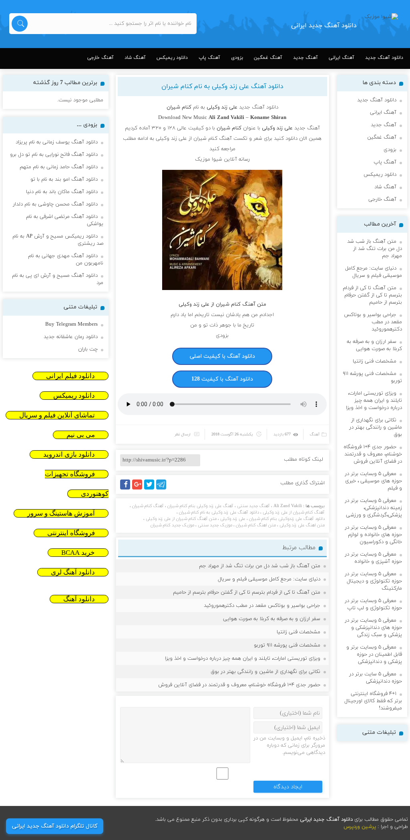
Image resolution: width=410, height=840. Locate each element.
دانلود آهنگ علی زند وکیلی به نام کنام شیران (222, 86)
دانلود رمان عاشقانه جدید (71, 336)
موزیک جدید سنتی (215, 525)
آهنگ (315, 434)
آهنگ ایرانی (341, 57)
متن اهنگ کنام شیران (256, 525)
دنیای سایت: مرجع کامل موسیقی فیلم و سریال (269, 579)
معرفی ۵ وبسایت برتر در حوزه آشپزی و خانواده (373, 558)
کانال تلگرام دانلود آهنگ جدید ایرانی (54, 826)
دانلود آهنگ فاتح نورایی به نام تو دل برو (54, 154)
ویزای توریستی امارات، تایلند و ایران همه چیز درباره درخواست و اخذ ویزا (242, 658)
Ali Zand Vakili (287, 506)
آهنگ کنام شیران (148, 506)
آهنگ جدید (305, 57)
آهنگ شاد (135, 57)
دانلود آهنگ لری (73, 572)
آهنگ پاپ (209, 57)
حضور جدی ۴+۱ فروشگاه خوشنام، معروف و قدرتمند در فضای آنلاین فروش (239, 685)
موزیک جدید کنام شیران (172, 525)
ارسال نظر (183, 434)
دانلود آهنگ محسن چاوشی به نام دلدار (55, 204)
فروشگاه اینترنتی (71, 533)
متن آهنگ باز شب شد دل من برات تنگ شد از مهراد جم (259, 566)
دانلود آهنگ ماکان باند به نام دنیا (62, 191)
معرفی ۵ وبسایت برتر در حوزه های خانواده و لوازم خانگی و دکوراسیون (373, 535)
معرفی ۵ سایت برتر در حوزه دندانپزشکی (375, 678)
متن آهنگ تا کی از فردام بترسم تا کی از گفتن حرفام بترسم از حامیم (246, 592)
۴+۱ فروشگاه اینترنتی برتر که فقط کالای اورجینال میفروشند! (373, 701)
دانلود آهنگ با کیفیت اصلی (222, 356)
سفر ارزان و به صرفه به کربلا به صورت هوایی (271, 618)
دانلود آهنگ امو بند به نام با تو (64, 179)
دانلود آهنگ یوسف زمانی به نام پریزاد (57, 142)
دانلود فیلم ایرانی (70, 376)
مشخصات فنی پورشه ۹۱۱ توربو (287, 645)
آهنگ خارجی (100, 57)
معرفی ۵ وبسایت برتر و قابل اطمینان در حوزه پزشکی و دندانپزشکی (374, 654)
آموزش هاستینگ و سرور (61, 513)
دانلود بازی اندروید (69, 454)
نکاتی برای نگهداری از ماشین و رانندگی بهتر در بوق (265, 671)
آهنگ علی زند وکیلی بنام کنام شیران (200, 506)
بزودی (237, 57)
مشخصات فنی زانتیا (298, 632)
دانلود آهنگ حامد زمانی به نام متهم (59, 167)
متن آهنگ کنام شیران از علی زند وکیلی (181, 519)
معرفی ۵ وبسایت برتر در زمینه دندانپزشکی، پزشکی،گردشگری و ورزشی (373, 508)
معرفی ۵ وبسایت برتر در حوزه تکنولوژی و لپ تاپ (373, 604)
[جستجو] (20, 24)
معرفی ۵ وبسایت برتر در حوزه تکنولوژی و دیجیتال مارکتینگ (373, 581)
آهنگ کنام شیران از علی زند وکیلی (294, 512)
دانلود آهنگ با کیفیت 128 (222, 379)
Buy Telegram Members (71, 324)
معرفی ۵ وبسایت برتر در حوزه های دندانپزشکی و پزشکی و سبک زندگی (373, 628)
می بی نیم (80, 435)
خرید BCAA (78, 552)
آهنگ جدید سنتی (253, 506)
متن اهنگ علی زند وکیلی (302, 525)
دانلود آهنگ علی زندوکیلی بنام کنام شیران (287, 519)
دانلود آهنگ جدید (384, 57)
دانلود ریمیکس (172, 57)
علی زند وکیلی (232, 519)
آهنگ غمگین (268, 57)
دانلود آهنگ (79, 599)
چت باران (88, 349)
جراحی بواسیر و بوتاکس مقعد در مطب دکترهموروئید (262, 605)
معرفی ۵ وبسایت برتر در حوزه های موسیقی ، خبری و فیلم (373, 481)
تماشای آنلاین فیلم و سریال (57, 415)
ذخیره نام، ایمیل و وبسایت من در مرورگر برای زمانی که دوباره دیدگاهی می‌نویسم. (289, 745)
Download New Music (182, 117)
